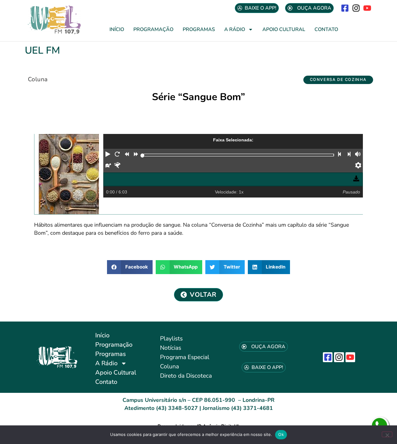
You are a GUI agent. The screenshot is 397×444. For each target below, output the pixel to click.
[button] (338, 80)
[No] (387, 434)
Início (116, 29)
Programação (153, 29)
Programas (199, 29)
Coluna (37, 79)
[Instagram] (356, 8)
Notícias (170, 348)
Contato (326, 29)
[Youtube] (367, 8)
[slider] (143, 155)
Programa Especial (184, 357)
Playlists (171, 339)
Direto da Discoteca (186, 376)
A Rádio (234, 29)
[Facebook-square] (345, 8)
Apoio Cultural (283, 29)
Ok (281, 434)
